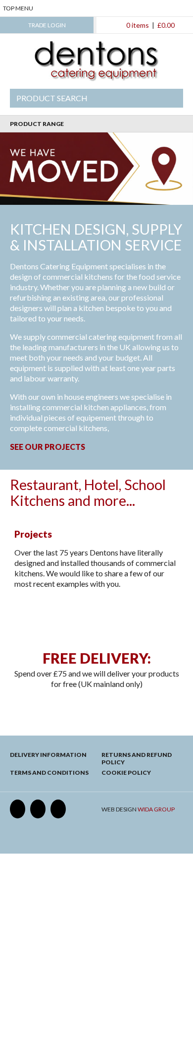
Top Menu (18, 8)
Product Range (37, 123)
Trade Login (47, 25)
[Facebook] (17, 809)
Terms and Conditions (49, 772)
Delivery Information (48, 754)
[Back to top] (97, 621)
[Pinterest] (58, 809)
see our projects (47, 446)
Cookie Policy (126, 772)
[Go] (170, 98)
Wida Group (156, 809)
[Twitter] (38, 809)
